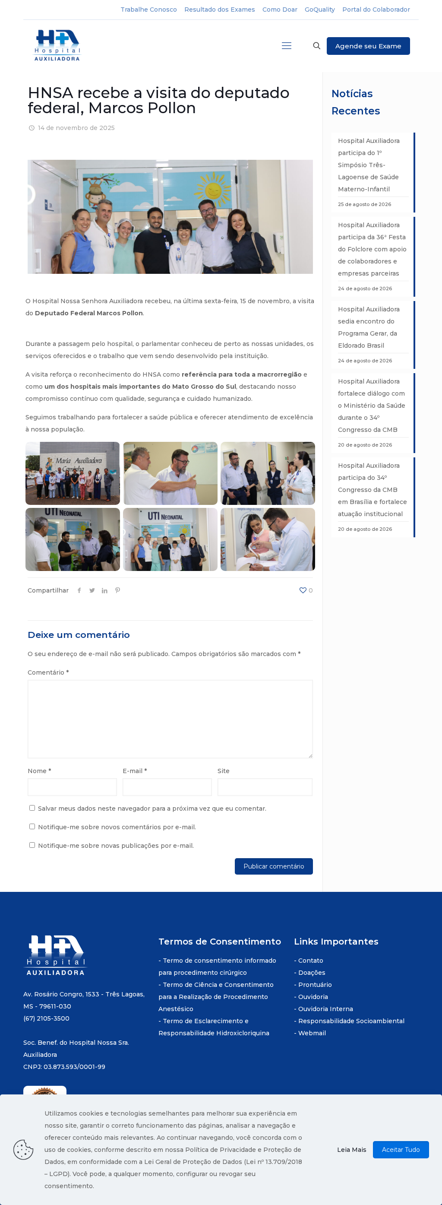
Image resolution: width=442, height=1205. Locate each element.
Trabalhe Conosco (148, 9)
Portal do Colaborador (376, 9)
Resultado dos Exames (219, 9)
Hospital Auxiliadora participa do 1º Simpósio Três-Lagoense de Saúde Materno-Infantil (369, 165)
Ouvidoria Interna (325, 1009)
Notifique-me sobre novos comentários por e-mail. (117, 827)
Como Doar (279, 9)
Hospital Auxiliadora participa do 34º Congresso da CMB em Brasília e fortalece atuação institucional (372, 490)
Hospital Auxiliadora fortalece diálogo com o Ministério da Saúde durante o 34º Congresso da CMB (371, 405)
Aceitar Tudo (401, 1150)
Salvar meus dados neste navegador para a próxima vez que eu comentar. (152, 808)
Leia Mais (351, 1150)
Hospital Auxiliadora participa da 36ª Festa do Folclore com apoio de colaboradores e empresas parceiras (372, 249)
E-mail (135, 771)
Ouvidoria (313, 997)
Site (224, 771)
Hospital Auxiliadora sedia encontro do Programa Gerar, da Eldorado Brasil (369, 327)
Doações (311, 973)
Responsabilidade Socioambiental (351, 1021)
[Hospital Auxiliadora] (58, 46)
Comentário (48, 672)
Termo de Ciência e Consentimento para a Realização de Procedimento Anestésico (216, 997)
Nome (39, 771)
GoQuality (320, 9)
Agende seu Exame (368, 46)
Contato (310, 960)
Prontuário (315, 985)
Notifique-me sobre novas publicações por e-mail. (116, 846)
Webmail (312, 1033)
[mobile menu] (286, 45)
